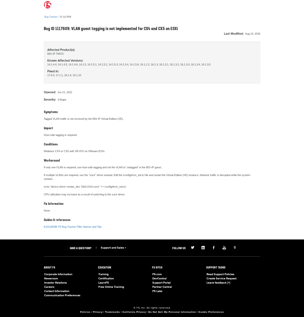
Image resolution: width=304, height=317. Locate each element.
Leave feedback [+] (218, 282)
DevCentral (159, 278)
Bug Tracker (51, 16)
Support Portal (161, 282)
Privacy (98, 312)
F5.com (157, 274)
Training (103, 274)
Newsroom (51, 278)
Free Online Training (111, 287)
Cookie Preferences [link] (211, 312)
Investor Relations (55, 282)
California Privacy (134, 312)
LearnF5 (103, 282)
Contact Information (56, 291)
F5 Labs (157, 291)
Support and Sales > (113, 247)
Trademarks (112, 312)
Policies (85, 312)
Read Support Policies (220, 274)
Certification (106, 278)
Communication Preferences (62, 295)
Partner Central (162, 287)
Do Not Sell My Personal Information (172, 312)
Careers (49, 287)
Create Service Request (221, 278)
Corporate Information (58, 274)
